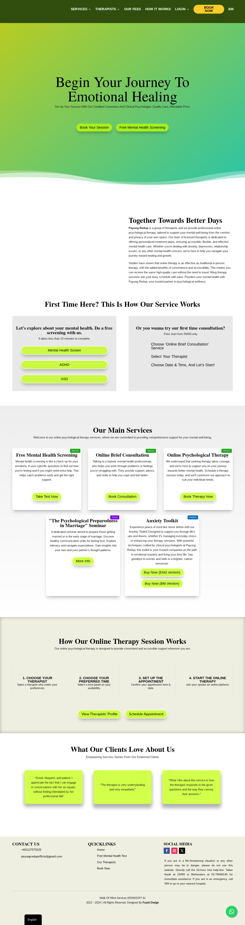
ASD (64, 379)
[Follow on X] (182, 851)
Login (180, 9)
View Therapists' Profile (100, 714)
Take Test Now (47, 496)
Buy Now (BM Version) (162, 583)
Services (79, 9)
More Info (83, 561)
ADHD (64, 365)
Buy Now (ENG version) (162, 572)
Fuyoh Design (151, 902)
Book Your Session (94, 127)
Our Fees (132, 9)
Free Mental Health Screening (142, 127)
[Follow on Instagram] (174, 851)
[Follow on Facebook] (167, 851)
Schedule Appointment (146, 714)
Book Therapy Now (198, 496)
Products (192, 517)
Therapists (105, 9)
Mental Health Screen (64, 350)
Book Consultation (122, 496)
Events (115, 517)
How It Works (158, 9)
